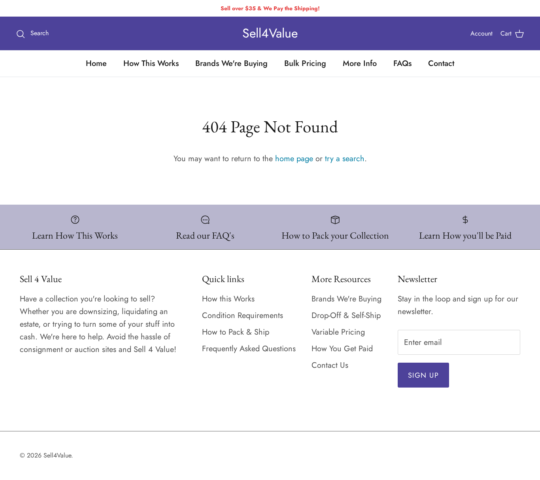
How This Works (151, 63)
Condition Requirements (242, 315)
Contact (441, 63)
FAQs (402, 63)
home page (294, 158)
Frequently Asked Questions (249, 348)
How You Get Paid (342, 348)
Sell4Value (57, 455)
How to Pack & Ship (235, 332)
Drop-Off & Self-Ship (346, 315)
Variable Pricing (338, 332)
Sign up (423, 375)
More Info (360, 63)
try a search (344, 158)
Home (96, 63)
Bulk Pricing (305, 63)
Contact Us (330, 365)
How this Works (228, 299)
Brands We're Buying (231, 63)
